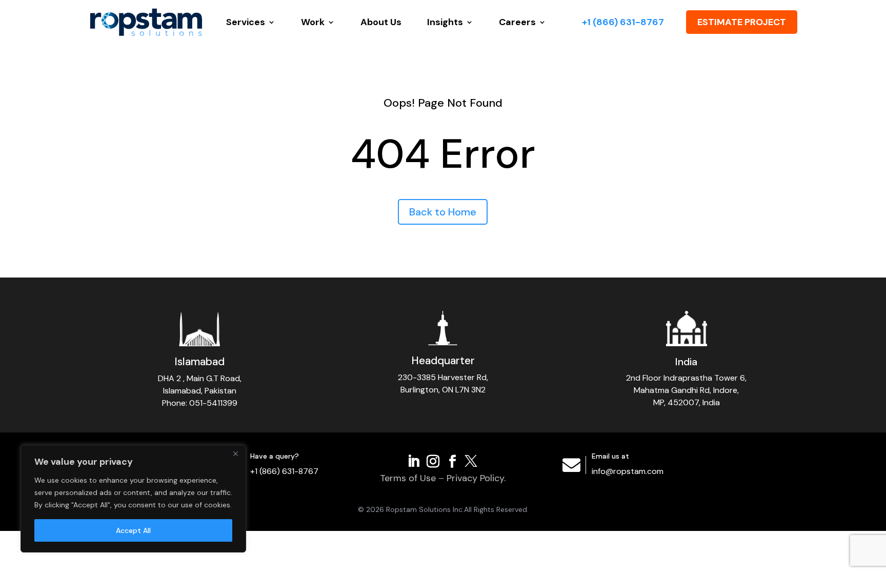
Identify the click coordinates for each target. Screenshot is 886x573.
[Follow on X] (472, 460)
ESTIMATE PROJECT (741, 22)
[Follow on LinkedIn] (413, 460)
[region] (133, 498)
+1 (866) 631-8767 (623, 22)
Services (245, 22)
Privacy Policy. (476, 478)
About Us (380, 22)
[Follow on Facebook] (452, 460)
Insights (445, 22)
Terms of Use (408, 478)
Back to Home (442, 212)
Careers (517, 22)
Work (313, 22)
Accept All (133, 530)
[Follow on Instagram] (433, 460)
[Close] (235, 453)
